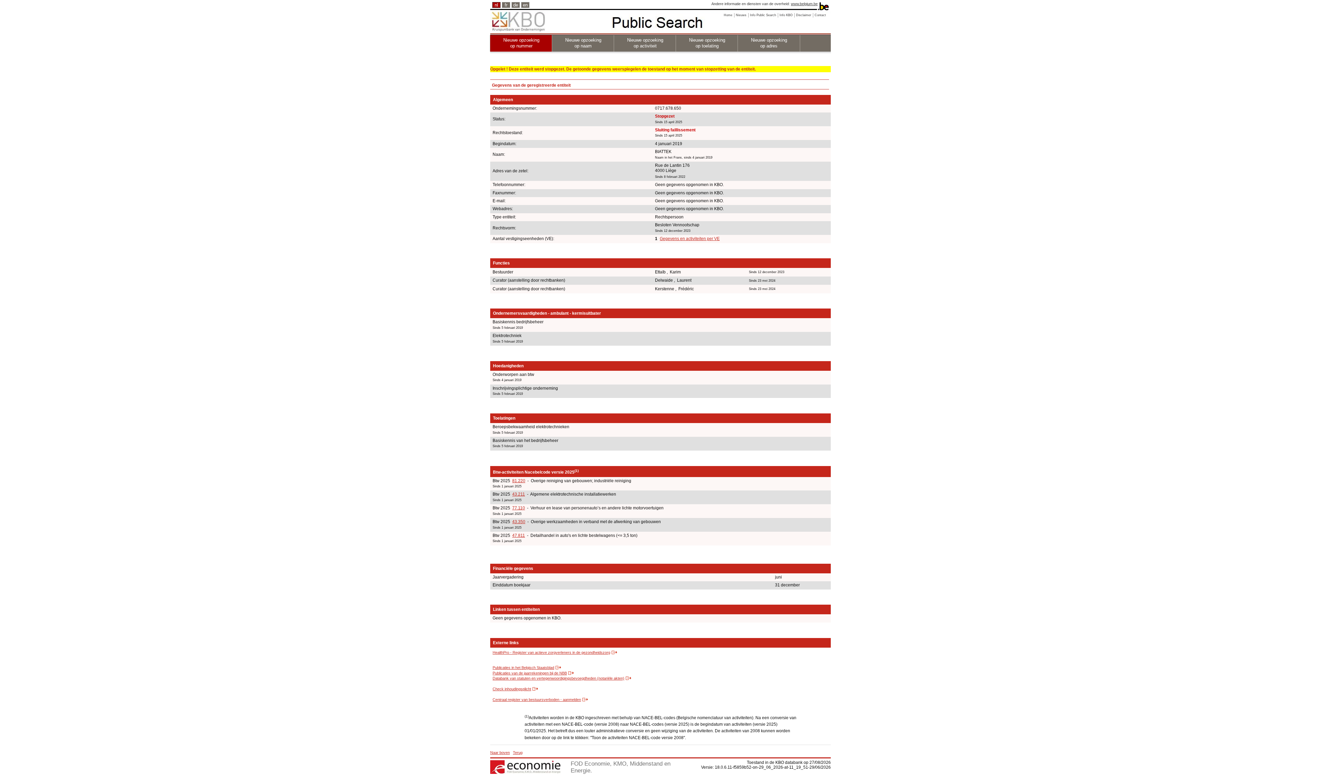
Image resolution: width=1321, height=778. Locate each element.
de (515, 5)
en (525, 5)
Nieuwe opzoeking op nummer (521, 42)
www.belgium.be (804, 4)
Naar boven (500, 752)
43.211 (518, 494)
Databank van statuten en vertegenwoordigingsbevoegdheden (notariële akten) (558, 678)
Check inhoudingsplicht (512, 689)
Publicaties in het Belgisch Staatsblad (523, 668)
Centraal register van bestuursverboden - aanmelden (537, 700)
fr (506, 5)
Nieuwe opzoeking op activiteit (645, 42)
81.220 (518, 480)
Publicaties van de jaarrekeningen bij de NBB (530, 673)
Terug (518, 752)
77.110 (518, 508)
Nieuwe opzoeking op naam (583, 42)
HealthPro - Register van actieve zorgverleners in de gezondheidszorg (551, 652)
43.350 (518, 521)
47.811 (518, 535)
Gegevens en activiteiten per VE (690, 238)
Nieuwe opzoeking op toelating (707, 42)
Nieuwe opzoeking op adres (769, 42)
